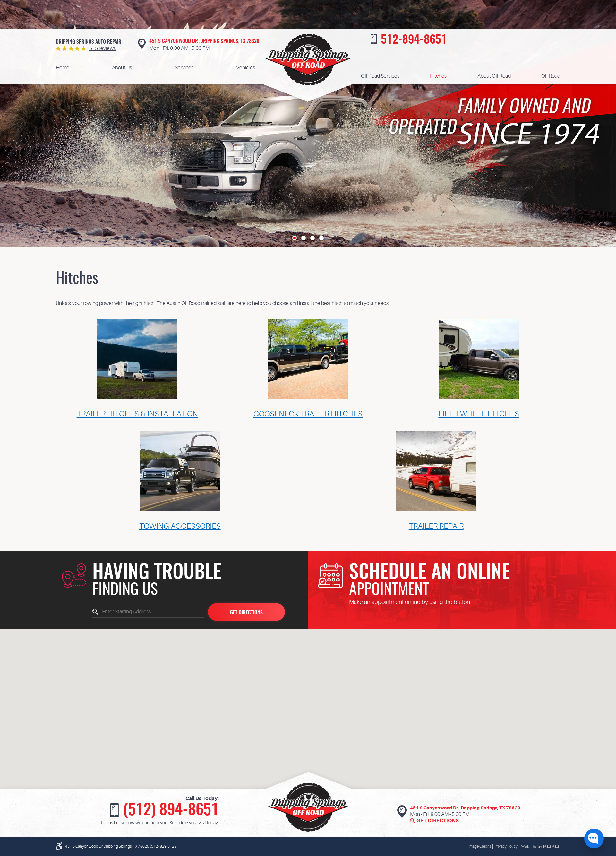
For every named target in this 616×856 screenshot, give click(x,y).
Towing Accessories (180, 526)
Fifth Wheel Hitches (478, 414)
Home (62, 68)
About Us (122, 68)
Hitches (438, 76)
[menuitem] (62, 68)
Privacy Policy (506, 846)
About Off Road (494, 76)
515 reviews (102, 48)
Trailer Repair (436, 526)
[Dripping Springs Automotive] (307, 59)
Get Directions (437, 821)
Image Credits (479, 846)
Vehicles (245, 68)
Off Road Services (380, 76)
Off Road (550, 76)
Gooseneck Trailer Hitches (308, 414)
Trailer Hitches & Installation (137, 414)
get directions (246, 612)
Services (184, 68)
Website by (540, 846)
